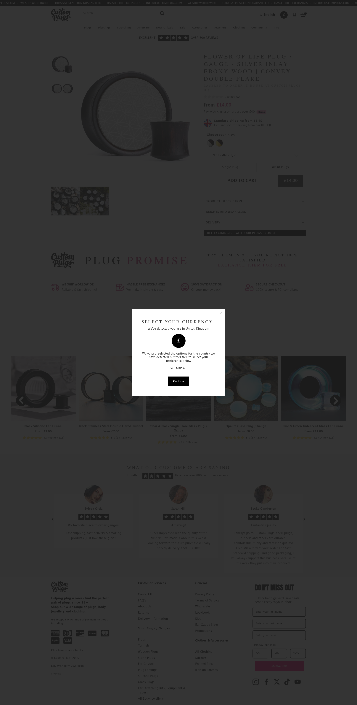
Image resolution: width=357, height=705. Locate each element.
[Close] (221, 313)
